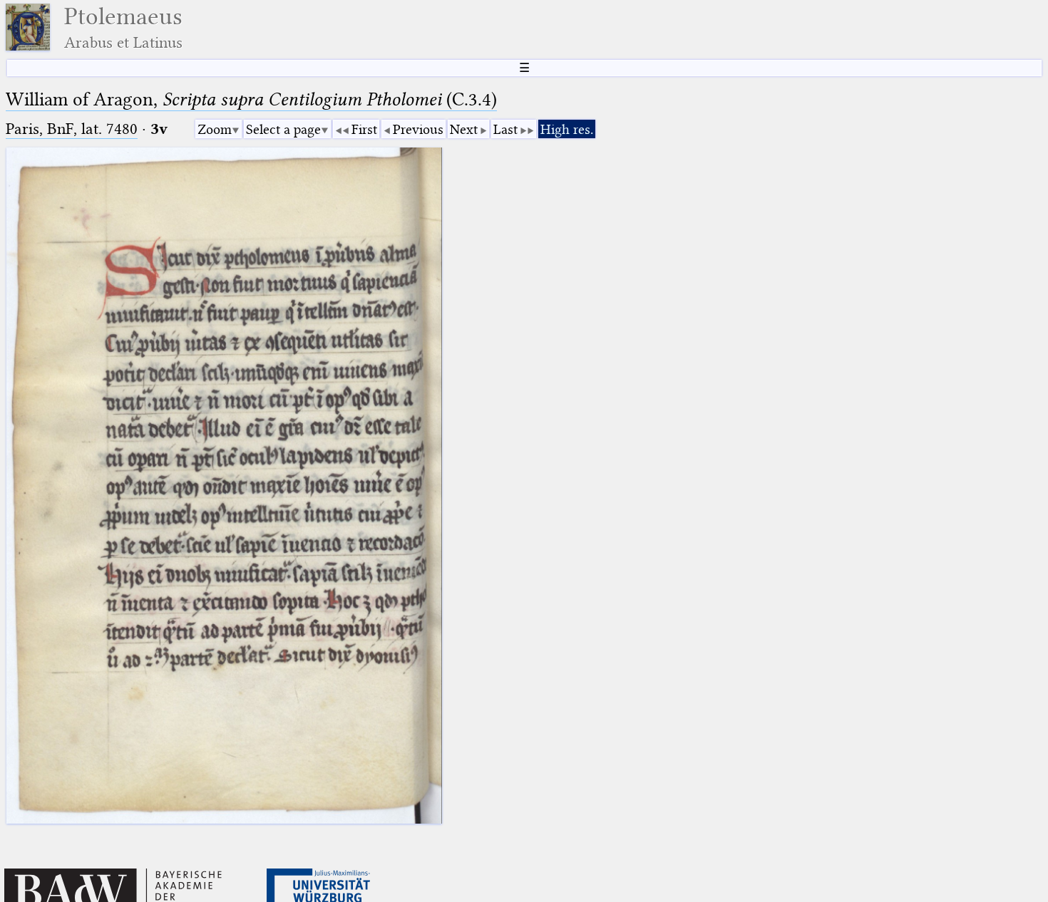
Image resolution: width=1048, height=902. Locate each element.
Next (464, 129)
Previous (418, 129)
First (364, 129)
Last (505, 129)
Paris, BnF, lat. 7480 (72, 128)
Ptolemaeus (123, 27)
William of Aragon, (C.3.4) (251, 99)
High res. (566, 129)
